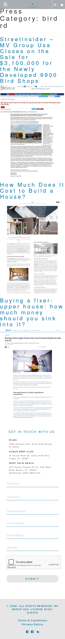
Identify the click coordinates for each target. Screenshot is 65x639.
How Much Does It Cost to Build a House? (32, 190)
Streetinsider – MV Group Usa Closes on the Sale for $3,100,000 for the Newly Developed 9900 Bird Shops (29, 60)
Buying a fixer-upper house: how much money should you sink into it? (32, 312)
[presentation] (33, 562)
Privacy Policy (32, 624)
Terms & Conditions (32, 620)
